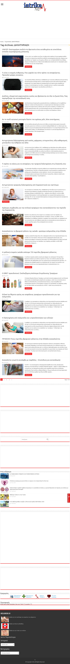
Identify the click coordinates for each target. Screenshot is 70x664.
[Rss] (35, 660)
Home (1, 41)
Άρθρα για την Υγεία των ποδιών (17, 630)
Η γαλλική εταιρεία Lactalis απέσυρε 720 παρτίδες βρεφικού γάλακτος (29, 252)
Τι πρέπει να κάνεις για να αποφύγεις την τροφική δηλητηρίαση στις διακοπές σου (34, 164)
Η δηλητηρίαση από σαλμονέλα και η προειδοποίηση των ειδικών (27, 318)
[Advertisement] (35, 25)
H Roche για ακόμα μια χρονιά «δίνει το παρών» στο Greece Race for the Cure (29, 480)
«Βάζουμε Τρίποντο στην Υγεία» (18, 494)
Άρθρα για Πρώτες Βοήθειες (16, 623)
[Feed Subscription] (69, 45)
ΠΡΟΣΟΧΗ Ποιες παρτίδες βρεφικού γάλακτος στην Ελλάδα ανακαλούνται (31, 339)
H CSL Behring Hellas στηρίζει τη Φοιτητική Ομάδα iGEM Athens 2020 (27, 501)
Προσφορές (5, 602)
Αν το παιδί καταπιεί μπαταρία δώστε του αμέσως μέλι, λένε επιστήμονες (31, 119)
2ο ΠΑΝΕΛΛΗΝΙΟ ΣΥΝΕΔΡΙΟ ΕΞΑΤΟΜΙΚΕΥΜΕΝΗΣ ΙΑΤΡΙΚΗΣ (24, 474)
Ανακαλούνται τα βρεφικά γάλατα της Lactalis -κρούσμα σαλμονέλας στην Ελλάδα (34, 231)
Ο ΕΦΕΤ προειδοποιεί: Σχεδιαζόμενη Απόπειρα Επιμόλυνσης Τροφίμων (30, 273)
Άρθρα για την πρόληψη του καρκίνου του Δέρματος (22, 617)
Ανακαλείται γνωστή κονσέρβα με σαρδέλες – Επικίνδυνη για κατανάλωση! (31, 360)
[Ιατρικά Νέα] (35, 6)
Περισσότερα (28, 66)
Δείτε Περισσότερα (8, 637)
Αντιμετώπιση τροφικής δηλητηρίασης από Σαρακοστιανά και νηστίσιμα (30, 185)
